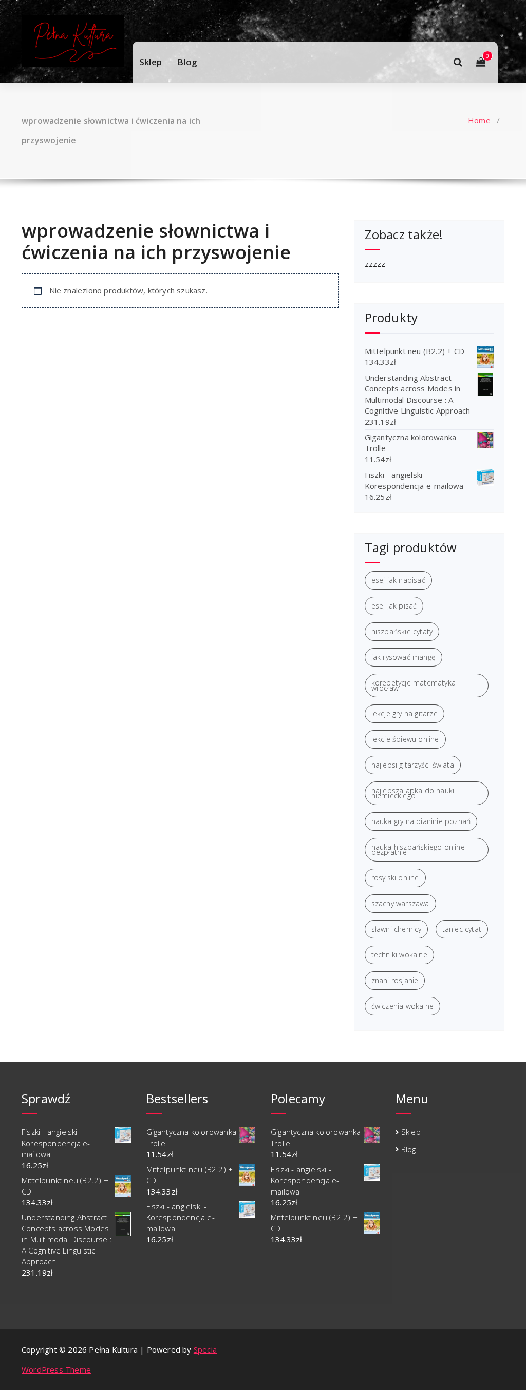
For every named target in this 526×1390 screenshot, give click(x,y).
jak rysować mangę (403, 657)
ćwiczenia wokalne (402, 1006)
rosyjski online (395, 878)
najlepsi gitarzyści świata (412, 765)
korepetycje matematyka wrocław (413, 685)
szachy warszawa (400, 903)
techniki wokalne (399, 955)
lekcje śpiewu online (405, 739)
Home (479, 120)
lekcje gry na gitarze (404, 713)
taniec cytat (461, 929)
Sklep (150, 62)
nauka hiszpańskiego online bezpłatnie (418, 849)
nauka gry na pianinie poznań (421, 821)
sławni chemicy (396, 929)
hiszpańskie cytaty (402, 631)
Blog (187, 62)
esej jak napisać (398, 580)
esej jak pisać (394, 606)
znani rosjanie (395, 980)
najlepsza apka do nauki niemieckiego (413, 793)
